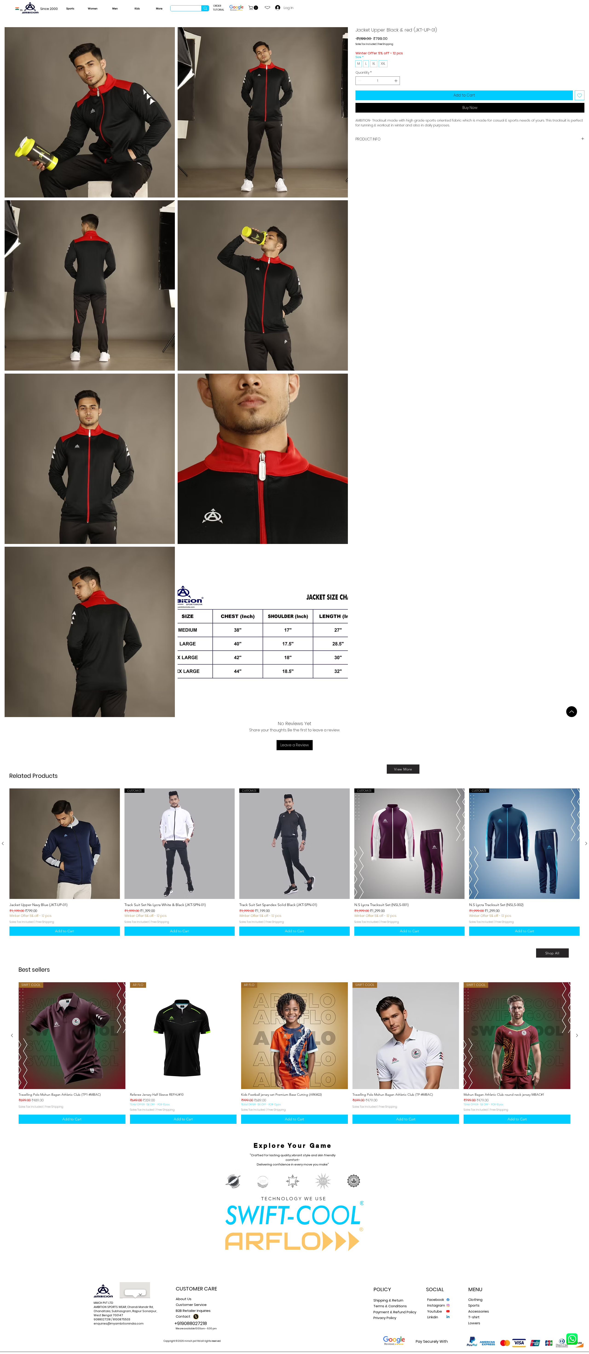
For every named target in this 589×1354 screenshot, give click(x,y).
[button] (253, 8)
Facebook (435, 1299)
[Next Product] (586, 843)
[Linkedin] (448, 1317)
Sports (473, 1305)
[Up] (571, 711)
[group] (294, 862)
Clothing (475, 1299)
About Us (183, 1298)
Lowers (474, 1323)
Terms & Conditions (390, 1306)
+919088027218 (190, 1323)
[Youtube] (448, 1311)
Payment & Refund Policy (394, 1312)
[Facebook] (448, 1300)
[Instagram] (448, 1305)
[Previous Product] (3, 843)
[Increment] (396, 81)
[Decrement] (359, 81)
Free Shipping (385, 44)
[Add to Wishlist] (579, 95)
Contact (183, 1316)
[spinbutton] (377, 81)
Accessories (478, 1311)
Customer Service (191, 1304)
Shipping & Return (388, 1300)
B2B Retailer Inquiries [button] (193, 1310)
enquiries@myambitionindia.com (119, 1323)
